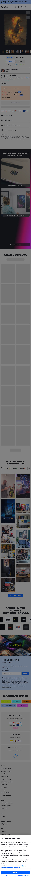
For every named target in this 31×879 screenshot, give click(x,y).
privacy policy (20, 865)
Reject (8, 875)
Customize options (22, 875)
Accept (15, 872)
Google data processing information (10, 867)
